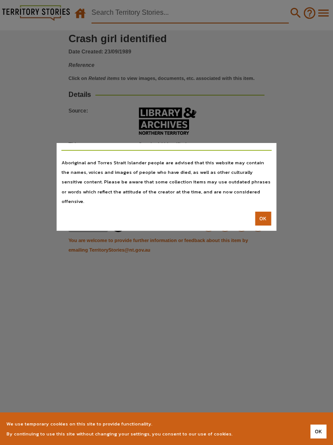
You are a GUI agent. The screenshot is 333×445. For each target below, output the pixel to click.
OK (263, 218)
